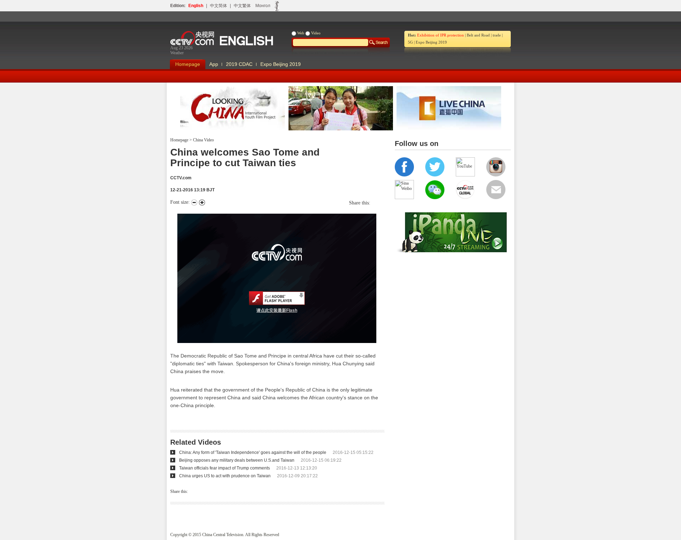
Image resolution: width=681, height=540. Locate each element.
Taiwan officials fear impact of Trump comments (224, 468)
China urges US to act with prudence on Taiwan (225, 475)
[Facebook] (375, 203)
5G (410, 42)
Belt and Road (478, 35)
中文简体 (218, 5)
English (195, 5)
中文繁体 (242, 5)
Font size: (180, 202)
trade (497, 35)
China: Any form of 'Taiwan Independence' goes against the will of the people (252, 452)
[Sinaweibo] (379, 203)
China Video (203, 139)
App (213, 64)
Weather (177, 52)
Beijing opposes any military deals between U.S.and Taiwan (236, 460)
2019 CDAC (239, 64)
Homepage (187, 64)
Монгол (262, 5)
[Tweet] (372, 203)
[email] (382, 203)
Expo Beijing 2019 (431, 42)
